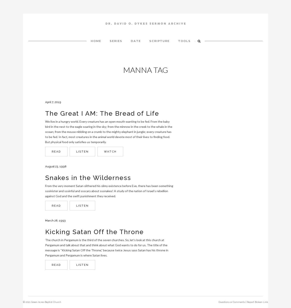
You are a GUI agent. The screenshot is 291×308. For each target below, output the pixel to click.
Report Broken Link (257, 302)
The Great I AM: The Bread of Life (102, 113)
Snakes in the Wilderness (88, 177)
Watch (110, 151)
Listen (82, 151)
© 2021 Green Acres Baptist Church (42, 302)
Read (56, 151)
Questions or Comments (232, 302)
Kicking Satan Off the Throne (94, 232)
